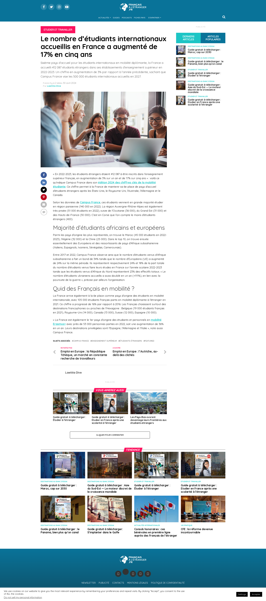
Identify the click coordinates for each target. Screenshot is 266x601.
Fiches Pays (139, 17)
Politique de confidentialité (168, 582)
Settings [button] (242, 594)
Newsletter (89, 582)
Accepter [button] (256, 594)
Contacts (118, 582)
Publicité (104, 582)
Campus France (90, 202)
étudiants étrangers (131, 341)
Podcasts (127, 17)
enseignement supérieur (104, 341)
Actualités (103, 17)
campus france (81, 341)
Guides (116, 17)
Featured (149, 341)
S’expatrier (153, 17)
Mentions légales (137, 582)
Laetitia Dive (54, 86)
